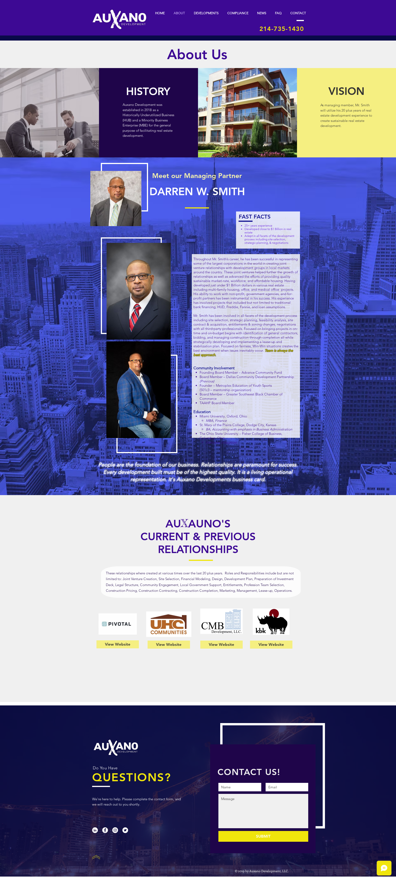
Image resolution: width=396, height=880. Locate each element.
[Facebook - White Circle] (105, 830)
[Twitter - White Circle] (125, 830)
